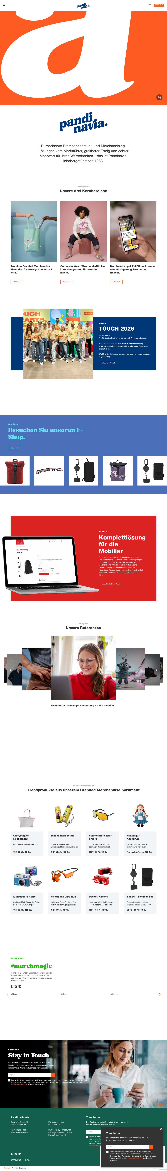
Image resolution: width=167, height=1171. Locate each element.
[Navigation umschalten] (4, 5)
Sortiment (159, 5)
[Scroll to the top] (160, 1101)
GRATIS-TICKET (108, 363)
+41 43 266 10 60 (19, 1130)
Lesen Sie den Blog (111, 584)
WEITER (14, 448)
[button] (10, 670)
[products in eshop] (15, 471)
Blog (149, 5)
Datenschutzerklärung (19, 1084)
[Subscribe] (53, 1075)
